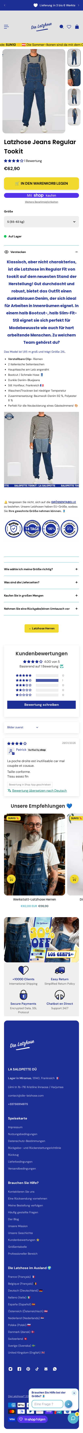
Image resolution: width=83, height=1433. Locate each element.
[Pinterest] (28, 1368)
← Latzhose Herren (42, 628)
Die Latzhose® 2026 (20, 1396)
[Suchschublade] (61, 26)
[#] (41, 939)
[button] (14, 161)
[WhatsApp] (54, 1368)
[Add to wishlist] (60, 819)
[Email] (46, 1368)
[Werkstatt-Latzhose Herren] (34, 854)
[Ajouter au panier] (11, 879)
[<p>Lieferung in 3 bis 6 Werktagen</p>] (41, 5)
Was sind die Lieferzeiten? (21, 582)
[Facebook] (19, 1368)
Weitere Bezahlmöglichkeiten (41, 201)
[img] (17, 743)
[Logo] (41, 26)
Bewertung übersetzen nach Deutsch (39, 790)
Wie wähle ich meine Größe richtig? (28, 569)
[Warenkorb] (77, 26)
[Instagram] (10, 1368)
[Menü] (6, 26)
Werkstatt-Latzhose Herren (34, 899)
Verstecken (18, 252)
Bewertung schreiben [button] (41, 705)
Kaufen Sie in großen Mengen (24, 595)
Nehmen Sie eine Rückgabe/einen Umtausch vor (37, 608)
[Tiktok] (37, 1368)
